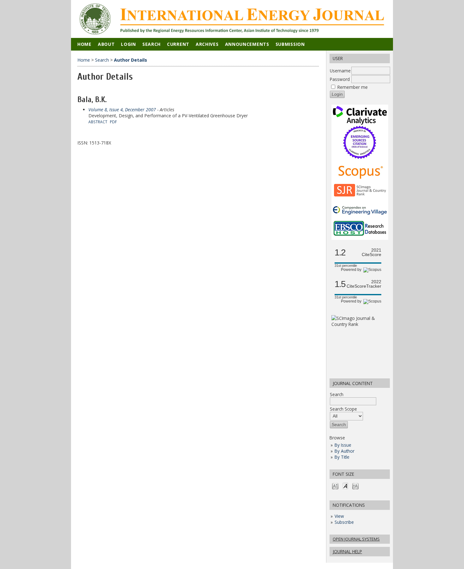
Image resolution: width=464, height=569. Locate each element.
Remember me (352, 87)
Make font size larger (355, 485)
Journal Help (347, 551)
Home (84, 44)
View (339, 516)
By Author (344, 451)
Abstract (97, 121)
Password (340, 79)
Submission (290, 44)
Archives (207, 44)
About (106, 44)
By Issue (343, 445)
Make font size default (345, 485)
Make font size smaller (335, 485)
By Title (342, 457)
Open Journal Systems (356, 539)
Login (128, 44)
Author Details (130, 60)
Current (178, 44)
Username (340, 71)
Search (336, 394)
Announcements (247, 44)
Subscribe (344, 522)
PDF (113, 121)
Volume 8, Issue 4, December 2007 (122, 110)
